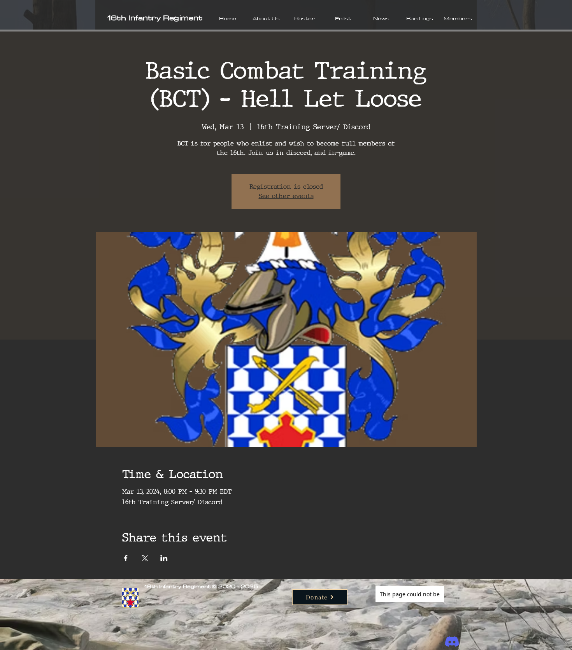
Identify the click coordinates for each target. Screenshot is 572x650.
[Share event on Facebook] (126, 558)
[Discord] (452, 641)
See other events (286, 196)
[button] (266, 18)
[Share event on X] (145, 558)
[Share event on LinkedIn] (164, 558)
